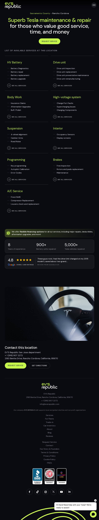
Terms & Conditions (49, 452)
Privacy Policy (49, 456)
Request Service (49, 442)
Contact (49, 445)
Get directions (39, 365)
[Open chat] (93, 514)
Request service (49, 41)
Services (49, 415)
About (49, 429)
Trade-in (49, 422)
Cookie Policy (49, 459)
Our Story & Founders (49, 449)
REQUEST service (15, 365)
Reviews (49, 436)
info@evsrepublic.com (49, 404)
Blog (49, 432)
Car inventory (49, 425)
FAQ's (49, 463)
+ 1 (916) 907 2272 (49, 400)
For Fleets (49, 418)
